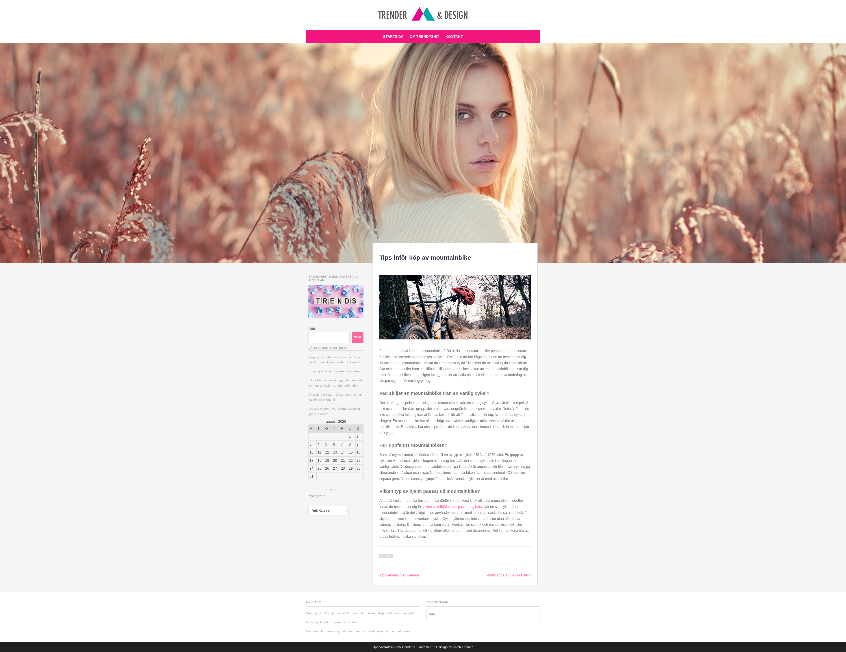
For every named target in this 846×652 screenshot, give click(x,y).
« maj (334, 490)
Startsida (393, 37)
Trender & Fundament (417, 647)
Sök (311, 329)
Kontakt (454, 37)
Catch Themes (463, 647)
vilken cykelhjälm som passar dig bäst (452, 507)
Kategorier (316, 496)
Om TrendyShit (424, 37)
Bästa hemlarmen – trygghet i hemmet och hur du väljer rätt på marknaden (358, 631)
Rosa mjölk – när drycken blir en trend (335, 371)
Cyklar (386, 556)
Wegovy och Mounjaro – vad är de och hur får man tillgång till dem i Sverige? (360, 613)
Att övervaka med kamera (399, 575)
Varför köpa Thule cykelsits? (509, 575)
